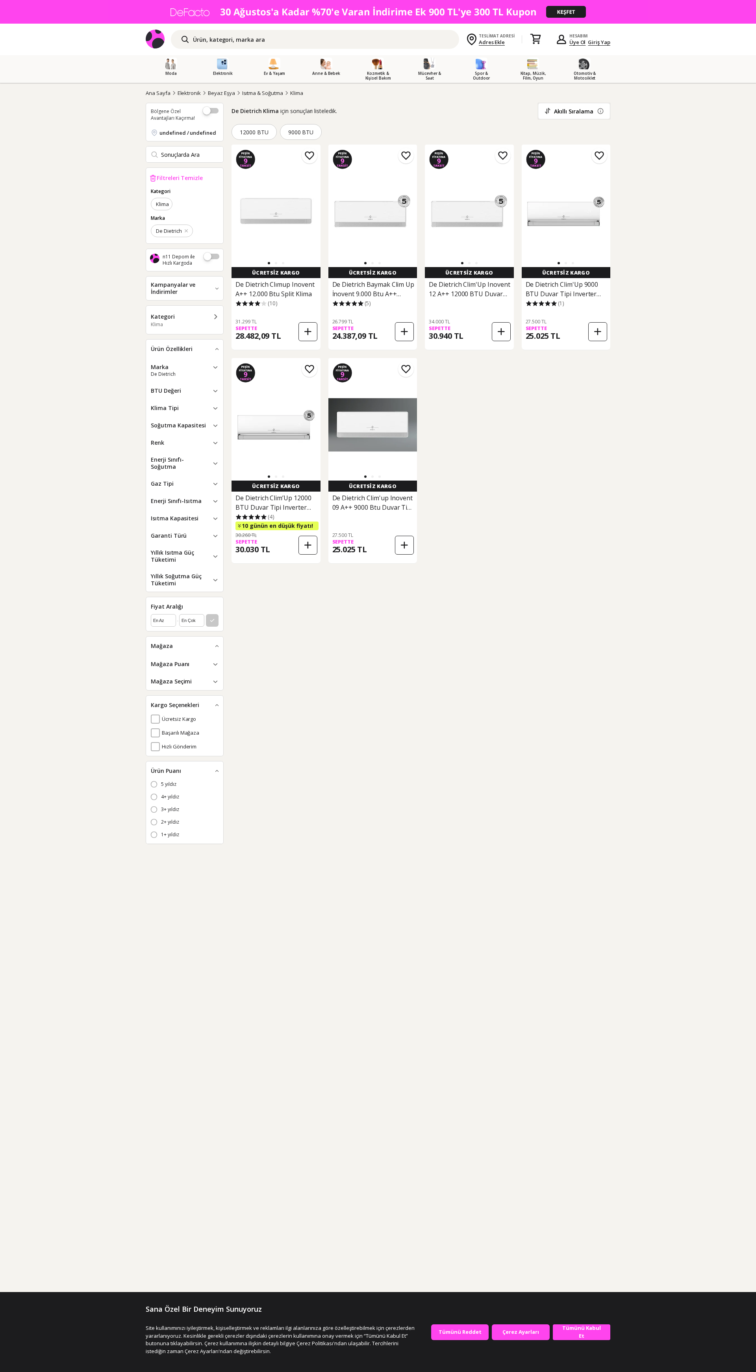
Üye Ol (577, 42)
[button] (269, 263)
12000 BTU (254, 132)
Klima (296, 93)
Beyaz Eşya (221, 93)
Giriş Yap (599, 42)
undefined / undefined (187, 132)
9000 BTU (301, 132)
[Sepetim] (535, 39)
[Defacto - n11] (378, 12)
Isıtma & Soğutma (262, 93)
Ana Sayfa (158, 93)
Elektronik (189, 93)
